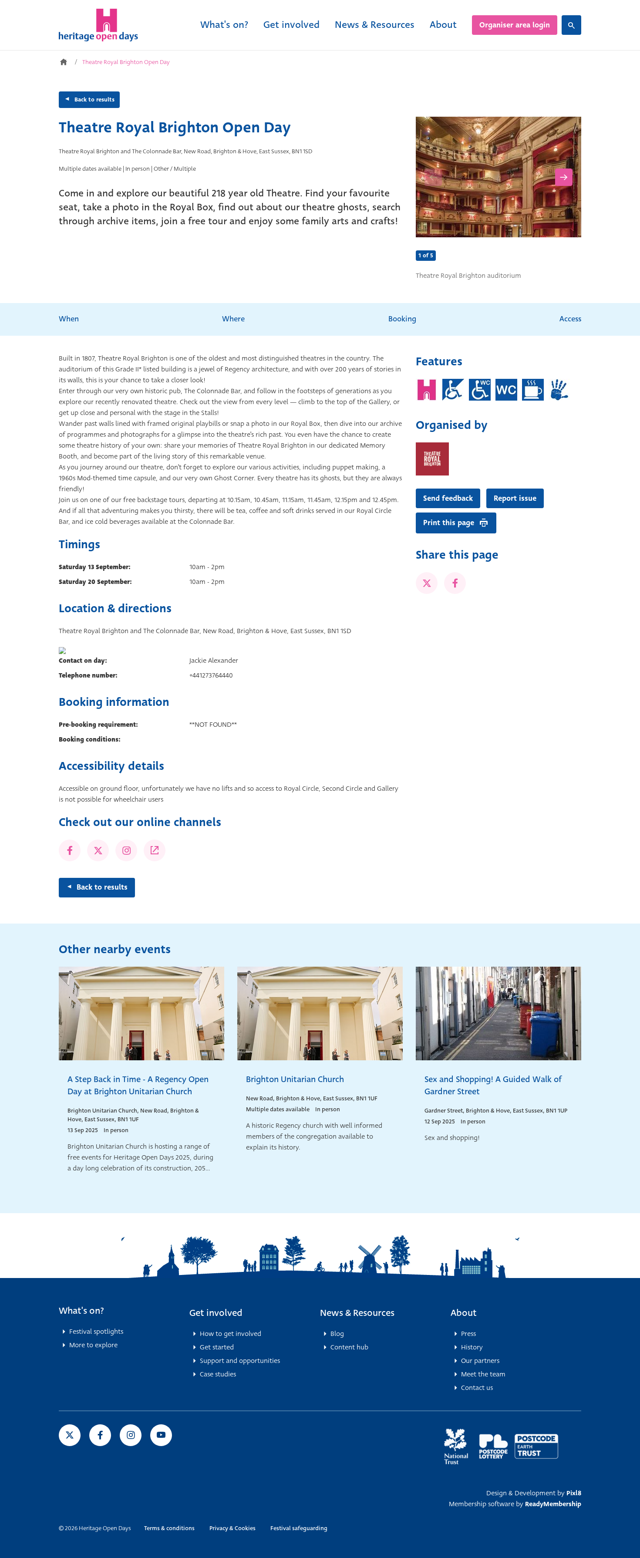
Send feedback (448, 498)
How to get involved (230, 1334)
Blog (337, 1334)
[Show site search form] (571, 25)
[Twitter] (98, 850)
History (472, 1347)
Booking (402, 319)
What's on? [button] (81, 1310)
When (69, 319)
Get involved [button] (216, 1312)
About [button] (464, 1312)
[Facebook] (70, 850)
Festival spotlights (96, 1331)
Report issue (515, 498)
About (443, 24)
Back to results (94, 99)
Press (468, 1334)
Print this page (448, 522)
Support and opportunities (240, 1361)
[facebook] (455, 583)
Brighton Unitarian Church (295, 1079)
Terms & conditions (169, 1528)
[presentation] (433, 177)
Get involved (291, 24)
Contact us (477, 1388)
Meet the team (483, 1374)
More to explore (93, 1345)
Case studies (218, 1374)
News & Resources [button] (357, 1312)
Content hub (349, 1347)
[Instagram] (126, 850)
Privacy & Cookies (232, 1528)
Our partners (480, 1361)
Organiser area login (514, 25)
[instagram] (130, 1435)
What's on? (224, 24)
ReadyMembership (553, 1504)
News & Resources (374, 24)
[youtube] (161, 1435)
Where (233, 319)
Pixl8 (573, 1493)
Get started (217, 1347)
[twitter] (427, 583)
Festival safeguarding (298, 1528)
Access (570, 319)
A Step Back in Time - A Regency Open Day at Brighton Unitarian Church (138, 1085)
